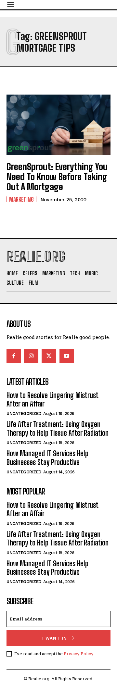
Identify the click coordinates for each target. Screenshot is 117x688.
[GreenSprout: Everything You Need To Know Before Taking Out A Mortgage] (58, 124)
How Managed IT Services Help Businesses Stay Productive (47, 457)
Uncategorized (23, 413)
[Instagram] (31, 356)
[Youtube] (66, 356)
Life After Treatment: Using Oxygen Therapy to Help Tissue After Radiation (57, 428)
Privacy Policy (78, 654)
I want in (54, 638)
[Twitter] (49, 356)
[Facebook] (13, 356)
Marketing (21, 199)
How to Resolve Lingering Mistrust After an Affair (52, 399)
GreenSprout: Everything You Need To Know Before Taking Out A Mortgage (57, 176)
